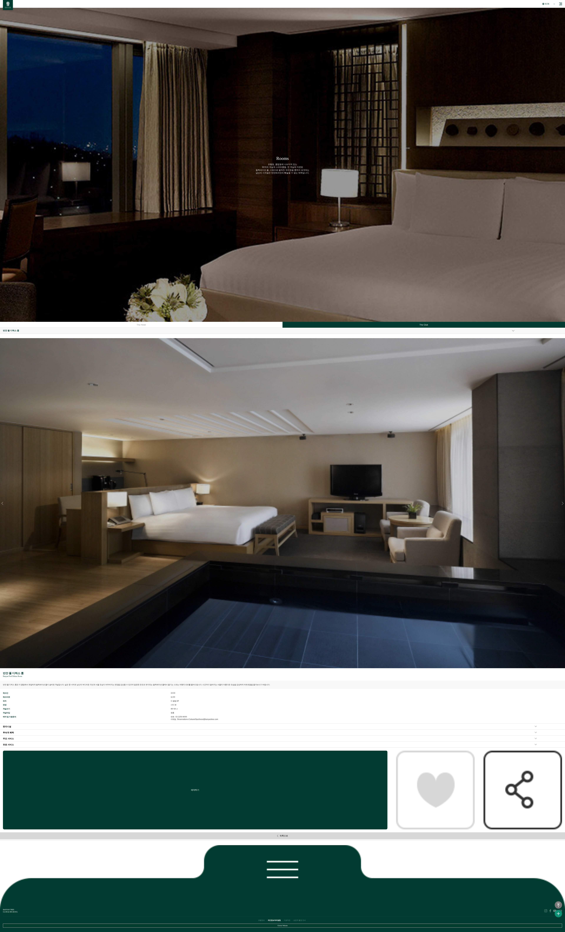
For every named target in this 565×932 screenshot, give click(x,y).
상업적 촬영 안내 (299, 920)
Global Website (282, 925)
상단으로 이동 (558, 905)
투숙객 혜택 (8, 732)
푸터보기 (282, 867)
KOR (547, 4)
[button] (563, 503)
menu (560, 4)
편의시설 (7, 726)
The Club (423, 325)
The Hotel (141, 325)
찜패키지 (435, 790)
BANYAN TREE (8, 6)
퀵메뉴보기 (558, 913)
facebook (550, 910)
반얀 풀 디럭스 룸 (11, 330)
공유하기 (522, 790)
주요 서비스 (8, 738)
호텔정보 (261, 920)
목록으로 (284, 836)
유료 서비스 (8, 744)
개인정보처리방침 (274, 920)
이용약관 (287, 920)
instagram (546, 910)
